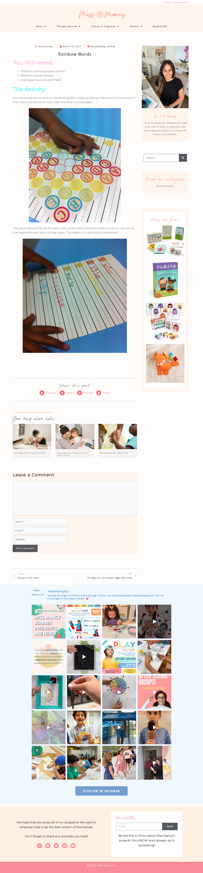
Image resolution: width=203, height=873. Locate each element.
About (39, 26)
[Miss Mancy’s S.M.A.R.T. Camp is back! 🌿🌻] (84, 621)
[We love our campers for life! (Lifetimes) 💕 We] (48, 727)
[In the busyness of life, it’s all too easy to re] (48, 657)
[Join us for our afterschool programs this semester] (154, 692)
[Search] (183, 158)
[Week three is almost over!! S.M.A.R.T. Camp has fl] (119, 727)
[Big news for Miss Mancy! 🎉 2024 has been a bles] (84, 692)
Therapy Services (67, 26)
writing (110, 46)
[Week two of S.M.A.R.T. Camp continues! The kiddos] (48, 763)
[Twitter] (56, 845)
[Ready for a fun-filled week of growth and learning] (119, 657)
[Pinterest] (64, 845)
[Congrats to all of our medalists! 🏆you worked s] (84, 727)
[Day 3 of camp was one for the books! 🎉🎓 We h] (119, 763)
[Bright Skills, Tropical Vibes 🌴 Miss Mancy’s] (48, 621)
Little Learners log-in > (177, 2)
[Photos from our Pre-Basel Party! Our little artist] (119, 621)
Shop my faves (165, 219)
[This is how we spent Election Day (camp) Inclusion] (154, 621)
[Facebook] (47, 845)
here (58, 80)
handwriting (97, 46)
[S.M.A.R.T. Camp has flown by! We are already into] (154, 727)
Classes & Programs (103, 26)
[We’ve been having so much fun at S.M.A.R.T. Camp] (154, 763)
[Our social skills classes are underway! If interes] (154, 657)
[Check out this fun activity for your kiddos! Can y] (48, 692)
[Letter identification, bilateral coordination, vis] (119, 692)
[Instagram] (39, 845)
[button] (48, 393)
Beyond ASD (160, 26)
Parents (134, 26)
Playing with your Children (30, 453)
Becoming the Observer (114, 453)
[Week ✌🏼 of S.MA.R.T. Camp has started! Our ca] (84, 763)
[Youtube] (73, 845)
